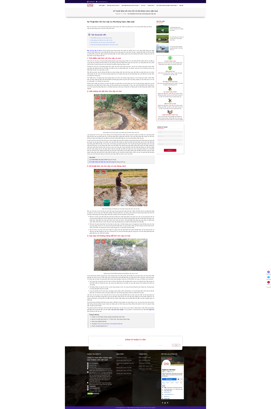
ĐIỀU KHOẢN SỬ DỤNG (145, 357)
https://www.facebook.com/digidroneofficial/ (110, 323)
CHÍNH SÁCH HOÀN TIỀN (145, 369)
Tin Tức (124, 13)
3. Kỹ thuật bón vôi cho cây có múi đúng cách (102, 42)
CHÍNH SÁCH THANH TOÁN (146, 366)
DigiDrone (151, 309)
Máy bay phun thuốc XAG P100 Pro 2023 (125, 364)
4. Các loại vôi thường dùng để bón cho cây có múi (104, 44)
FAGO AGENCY (152, 407)
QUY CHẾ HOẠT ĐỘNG (144, 360)
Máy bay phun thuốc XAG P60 (123, 373)
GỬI (176, 345)
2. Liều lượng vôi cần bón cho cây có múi (101, 40)
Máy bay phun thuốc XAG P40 (123, 367)
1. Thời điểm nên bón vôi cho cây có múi (101, 38)
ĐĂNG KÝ (170, 150)
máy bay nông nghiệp (117, 309)
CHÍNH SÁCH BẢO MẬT (144, 363)
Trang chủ (117, 13)
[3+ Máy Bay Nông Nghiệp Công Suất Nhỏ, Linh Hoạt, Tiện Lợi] (162, 48)
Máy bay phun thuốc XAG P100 (124, 360)
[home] (90, 5)
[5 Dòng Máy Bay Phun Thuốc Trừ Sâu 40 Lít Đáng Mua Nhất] (162, 29)
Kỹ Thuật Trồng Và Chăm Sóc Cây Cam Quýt (101, 162)
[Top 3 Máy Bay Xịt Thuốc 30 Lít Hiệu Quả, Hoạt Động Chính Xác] (162, 39)
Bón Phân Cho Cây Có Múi (99, 159)
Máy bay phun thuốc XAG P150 (124, 370)
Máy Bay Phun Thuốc (121, 357)
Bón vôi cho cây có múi (94, 50)
